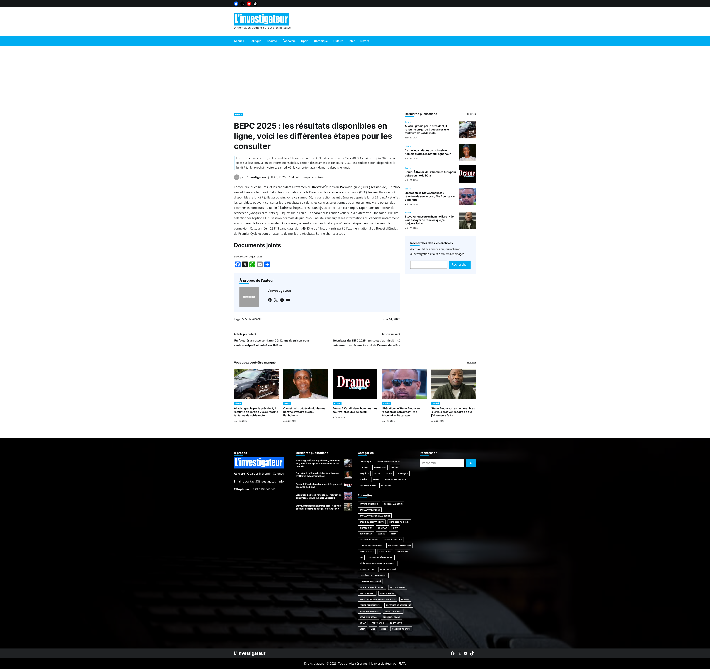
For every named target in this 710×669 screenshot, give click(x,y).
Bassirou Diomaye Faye (372, 522)
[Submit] (471, 463)
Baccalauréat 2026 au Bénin (375, 516)
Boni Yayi (382, 528)
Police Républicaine (370, 605)
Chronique (365, 461)
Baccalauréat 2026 (370, 510)
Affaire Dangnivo (369, 504)
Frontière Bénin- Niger (380, 557)
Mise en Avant (397, 587)
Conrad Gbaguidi (393, 539)
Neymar (405, 599)
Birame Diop (366, 528)
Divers (408, 121)
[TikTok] (255, 3)
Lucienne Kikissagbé (370, 581)
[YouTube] (249, 3)
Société (238, 114)
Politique (403, 473)
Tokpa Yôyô (396, 623)
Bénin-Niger (366, 533)
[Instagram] (282, 300)
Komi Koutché (367, 569)
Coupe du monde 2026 (399, 545)
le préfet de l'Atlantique (373, 575)
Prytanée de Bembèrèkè (398, 605)
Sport (376, 479)
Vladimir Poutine (401, 629)
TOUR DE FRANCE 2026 (395, 479)
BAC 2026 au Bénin (393, 504)
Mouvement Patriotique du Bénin (377, 599)
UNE (373, 629)
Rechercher (460, 264)
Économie (386, 485)
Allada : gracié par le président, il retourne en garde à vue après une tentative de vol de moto (427, 129)
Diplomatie (380, 467)
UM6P (362, 629)
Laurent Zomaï (388, 569)
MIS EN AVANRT (367, 593)
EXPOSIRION (385, 551)
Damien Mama (367, 551)
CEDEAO (381, 533)
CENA (393, 533)
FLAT (402, 663)
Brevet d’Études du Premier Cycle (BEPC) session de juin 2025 (356, 187)
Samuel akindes (393, 611)
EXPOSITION (402, 551)
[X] (242, 3)
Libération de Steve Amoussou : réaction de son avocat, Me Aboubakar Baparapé (430, 196)
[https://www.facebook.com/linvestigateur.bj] (452, 653)
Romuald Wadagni (369, 611)
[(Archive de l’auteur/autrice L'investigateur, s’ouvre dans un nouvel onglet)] (236, 179)
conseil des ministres (371, 545)
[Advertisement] (355, 77)
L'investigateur (250, 653)
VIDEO (384, 629)
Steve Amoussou (368, 617)
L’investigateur (256, 177)
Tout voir (471, 113)
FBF (361, 557)
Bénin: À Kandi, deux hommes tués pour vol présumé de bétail (430, 173)
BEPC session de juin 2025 (248, 256)
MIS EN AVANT (252, 319)
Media (389, 473)
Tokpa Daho (378, 623)
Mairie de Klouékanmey (372, 587)
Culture (364, 467)
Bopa (395, 528)
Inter (377, 473)
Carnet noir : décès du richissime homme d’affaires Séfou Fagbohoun (428, 152)
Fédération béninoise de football (378, 563)
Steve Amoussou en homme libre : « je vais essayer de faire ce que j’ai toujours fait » (429, 220)
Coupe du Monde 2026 (388, 461)
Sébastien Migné (391, 617)
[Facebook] (236, 3)
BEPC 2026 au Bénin (399, 522)
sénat (363, 623)
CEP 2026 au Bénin (369, 539)
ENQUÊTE (364, 473)
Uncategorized (368, 485)
